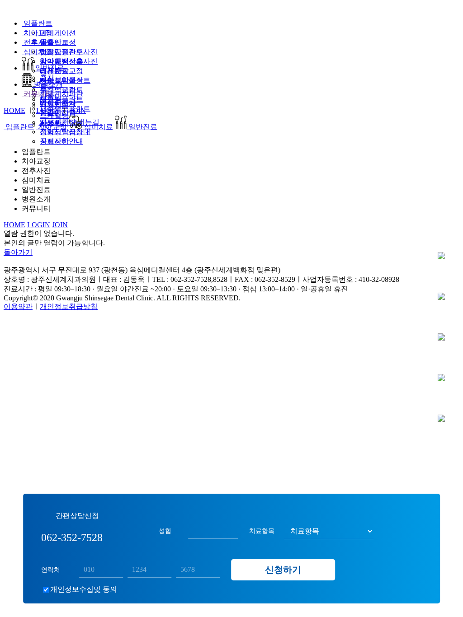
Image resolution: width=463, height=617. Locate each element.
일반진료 (48, 68)
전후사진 (37, 42)
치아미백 (54, 61)
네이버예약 (58, 103)
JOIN (78, 110)
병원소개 (47, 84)
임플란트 (37, 23)
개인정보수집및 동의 (83, 589)
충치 (47, 77)
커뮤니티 (37, 94)
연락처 (50, 569)
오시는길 (441, 337)
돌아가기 (18, 252)
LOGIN (47, 110)
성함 (165, 530)
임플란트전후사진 (69, 52)
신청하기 (283, 570)
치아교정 (37, 33)
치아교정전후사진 (69, 61)
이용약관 (18, 306)
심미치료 (37, 52)
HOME (14, 110)
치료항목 (261, 530)
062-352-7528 (441, 378)
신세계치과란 (61, 94)
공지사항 (54, 141)
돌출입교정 (58, 42)
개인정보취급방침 (69, 306)
